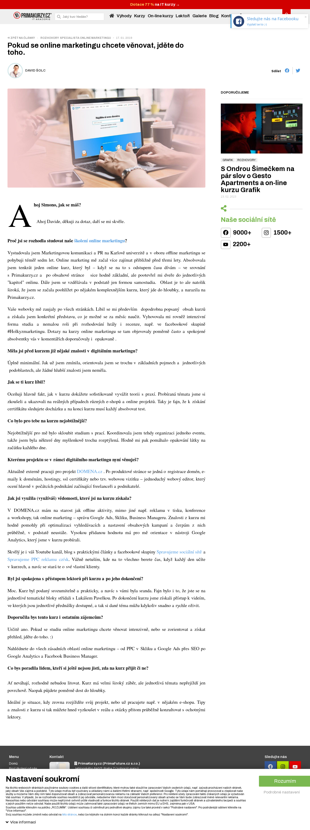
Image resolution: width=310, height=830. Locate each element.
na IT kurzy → (155, 4)
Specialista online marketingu (85, 38)
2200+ (241, 244)
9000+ (241, 232)
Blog (214, 16)
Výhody (124, 16)
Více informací (23, 822)
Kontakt (229, 16)
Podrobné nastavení (282, 792)
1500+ (282, 232)
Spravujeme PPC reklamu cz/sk (38, 559)
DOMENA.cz (89, 471)
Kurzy (139, 16)
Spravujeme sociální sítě (179, 551)
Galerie (199, 16)
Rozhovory (49, 38)
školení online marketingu (99, 240)
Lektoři (183, 16)
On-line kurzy (160, 16)
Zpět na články (22, 38)
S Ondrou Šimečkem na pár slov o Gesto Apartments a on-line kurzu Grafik (257, 179)
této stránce (69, 814)
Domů (13, 763)
